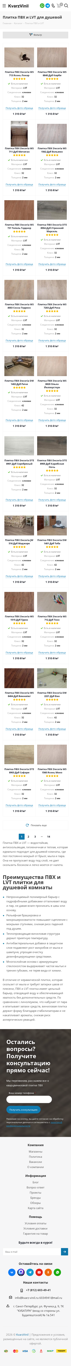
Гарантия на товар (35, 1233)
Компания (36, 1145)
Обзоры (35, 1203)
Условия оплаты (35, 1223)
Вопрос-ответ (35, 1187)
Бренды (35, 1197)
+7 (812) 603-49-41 (38, 1290)
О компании (35, 1167)
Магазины (35, 1151)
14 (48, 836)
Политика (35, 1156)
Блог (36, 1182)
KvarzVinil (22, 1334)
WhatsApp (42, 5)
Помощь (35, 1217)
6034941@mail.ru (50, 1298)
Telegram (47, 5)
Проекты (35, 1192)
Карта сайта (35, 1208)
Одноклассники (48, 1272)
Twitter (21, 1272)
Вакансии (35, 1162)
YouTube (39, 1272)
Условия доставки (35, 1228)
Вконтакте (11, 1272)
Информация (35, 1176)
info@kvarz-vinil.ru (27, 1298)
